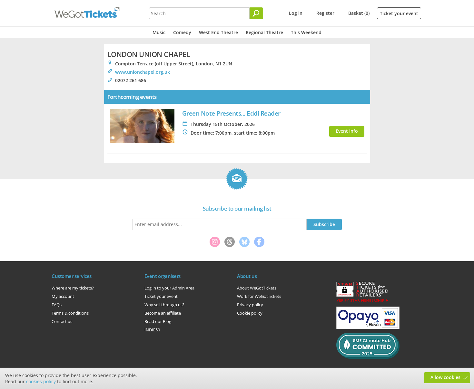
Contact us (62, 321)
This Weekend (306, 32)
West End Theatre (218, 32)
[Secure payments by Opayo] (368, 327)
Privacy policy (250, 305)
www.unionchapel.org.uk (142, 72)
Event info (347, 131)
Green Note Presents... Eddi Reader (231, 113)
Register (325, 13)
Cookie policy (249, 313)
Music (159, 32)
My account (63, 296)
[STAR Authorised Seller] (362, 301)
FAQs (57, 305)
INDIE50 (152, 330)
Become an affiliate (162, 313)
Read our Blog (157, 321)
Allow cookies (445, 377)
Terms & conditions (70, 313)
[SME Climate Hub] (368, 357)
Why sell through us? (164, 305)
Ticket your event (399, 13)
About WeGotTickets (256, 288)
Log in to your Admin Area (169, 288)
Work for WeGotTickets (259, 296)
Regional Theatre (264, 32)
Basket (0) (359, 13)
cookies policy (41, 381)
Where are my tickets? (73, 288)
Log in (295, 13)
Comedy (182, 32)
